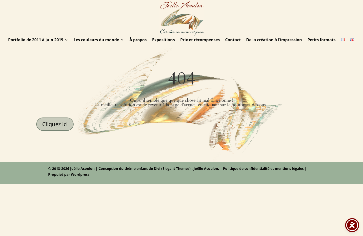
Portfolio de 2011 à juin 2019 (35, 40)
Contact (233, 40)
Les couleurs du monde (96, 40)
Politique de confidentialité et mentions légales (263, 168)
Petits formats (321, 40)
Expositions (163, 40)
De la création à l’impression (274, 40)
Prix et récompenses (200, 40)
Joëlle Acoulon (205, 168)
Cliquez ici (55, 124)
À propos (138, 40)
